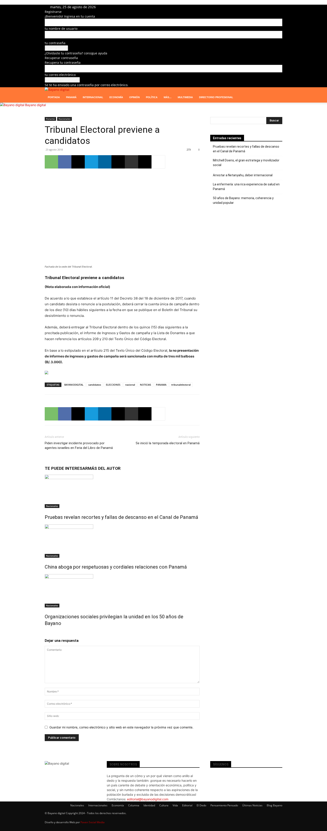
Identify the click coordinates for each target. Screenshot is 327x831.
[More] (158, 162)
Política (151, 97)
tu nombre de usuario (61, 28)
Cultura (163, 805)
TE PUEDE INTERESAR (66, 468)
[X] (128, 7)
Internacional (93, 97)
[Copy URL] (144, 162)
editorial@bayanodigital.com (147, 799)
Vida (175, 805)
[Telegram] (125, 7)
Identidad (149, 805)
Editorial (187, 805)
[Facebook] (108, 7)
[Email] (118, 162)
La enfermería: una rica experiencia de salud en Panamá (246, 186)
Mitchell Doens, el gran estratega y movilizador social (246, 163)
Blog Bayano (274, 805)
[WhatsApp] (51, 162)
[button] (277, 93)
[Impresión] (131, 162)
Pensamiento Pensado (224, 805)
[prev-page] (46, 633)
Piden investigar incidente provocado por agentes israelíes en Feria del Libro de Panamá (79, 445)
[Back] (139, 7)
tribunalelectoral (181, 384)
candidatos (94, 384)
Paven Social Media (93, 822)
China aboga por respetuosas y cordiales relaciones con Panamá (116, 567)
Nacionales (65, 118)
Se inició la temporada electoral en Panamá (168, 443)
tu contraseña (55, 43)
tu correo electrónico (60, 75)
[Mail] (118, 7)
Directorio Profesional (216, 97)
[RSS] (121, 7)
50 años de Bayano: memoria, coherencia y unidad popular (243, 200)
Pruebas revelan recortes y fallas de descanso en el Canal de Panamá (121, 517)
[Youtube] (131, 7)
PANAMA (161, 384)
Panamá (71, 97)
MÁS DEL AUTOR (104, 468)
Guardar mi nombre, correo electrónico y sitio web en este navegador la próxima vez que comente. (121, 727)
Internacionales (97, 805)
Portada (54, 97)
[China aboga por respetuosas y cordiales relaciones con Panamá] (122, 541)
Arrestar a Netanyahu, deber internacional (242, 175)
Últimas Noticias (252, 805)
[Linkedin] (115, 7)
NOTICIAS (145, 384)
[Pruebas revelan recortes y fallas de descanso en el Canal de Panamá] (122, 491)
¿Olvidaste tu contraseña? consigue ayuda (76, 53)
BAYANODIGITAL (73, 384)
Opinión (134, 97)
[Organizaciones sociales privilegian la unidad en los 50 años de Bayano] (122, 590)
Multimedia (185, 97)
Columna (133, 805)
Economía (116, 97)
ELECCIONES (113, 384)
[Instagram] (111, 7)
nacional (130, 384)
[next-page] (48, 633)
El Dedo (201, 805)
